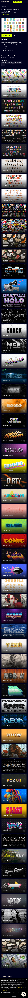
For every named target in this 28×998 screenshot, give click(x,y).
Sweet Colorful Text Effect (8, 365)
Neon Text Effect (6, 380)
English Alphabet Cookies (8, 590)
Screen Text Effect (7, 425)
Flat (3, 65)
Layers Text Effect (6, 905)
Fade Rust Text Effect (7, 410)
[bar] (26, 2)
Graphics (3, 6)
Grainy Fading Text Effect (8, 560)
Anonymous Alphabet (7, 95)
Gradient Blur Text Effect (8, 785)
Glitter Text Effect (6, 440)
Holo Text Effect (6, 455)
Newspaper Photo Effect (8, 920)
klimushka (6, 14)
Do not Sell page (4, 990)
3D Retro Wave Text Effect (8, 620)
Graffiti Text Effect (6, 830)
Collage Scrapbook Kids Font (9, 170)
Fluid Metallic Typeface (8, 845)
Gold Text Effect (6, 650)
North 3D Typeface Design (8, 680)
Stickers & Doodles (7, 62)
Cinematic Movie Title (7, 860)
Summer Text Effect (7, 470)
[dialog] (14, 988)
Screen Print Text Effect (8, 500)
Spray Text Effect (6, 875)
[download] (24, 81)
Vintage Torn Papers (7, 950)
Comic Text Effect (6, 545)
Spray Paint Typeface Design (9, 635)
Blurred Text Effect (7, 815)
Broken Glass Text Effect (8, 320)
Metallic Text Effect (7, 275)
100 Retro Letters (6, 215)
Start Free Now (17, 1)
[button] (14, 992)
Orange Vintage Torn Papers (9, 245)
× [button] (26, 979)
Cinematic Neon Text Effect (8, 725)
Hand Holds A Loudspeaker (8, 290)
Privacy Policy (20, 987)
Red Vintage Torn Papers (8, 260)
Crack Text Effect (6, 335)
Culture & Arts (17, 62)
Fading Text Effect (6, 395)
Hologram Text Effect (7, 695)
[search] (23, 2)
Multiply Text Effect (7, 350)
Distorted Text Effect (7, 485)
